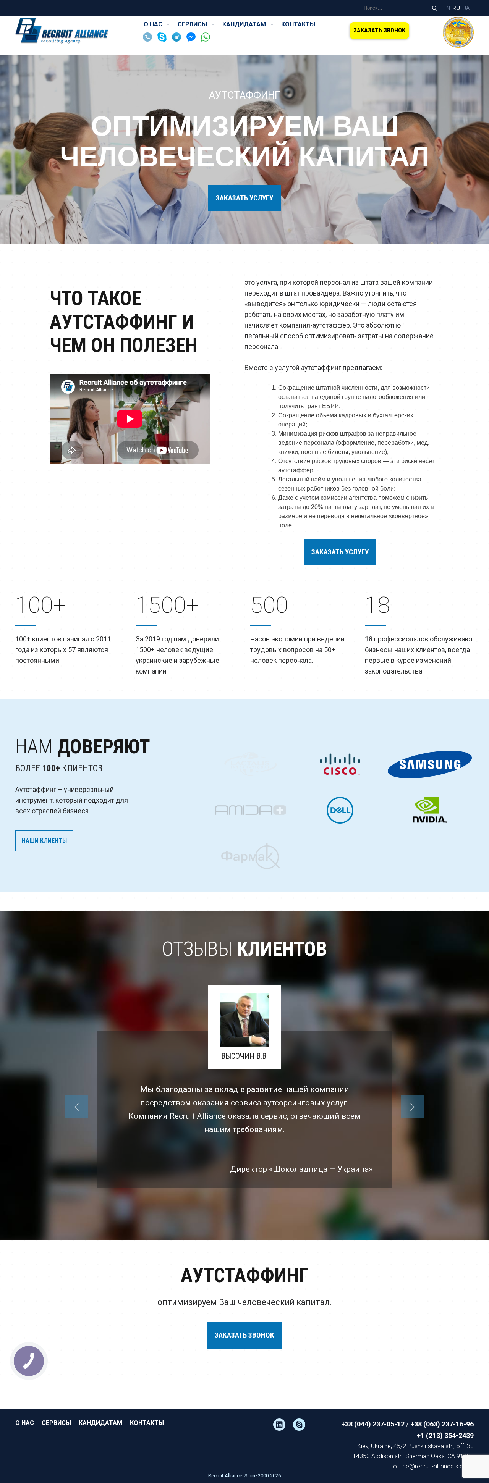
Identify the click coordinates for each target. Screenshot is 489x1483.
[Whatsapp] (207, 39)
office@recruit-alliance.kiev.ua (433, 1466)
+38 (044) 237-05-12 (373, 1424)
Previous (76, 1106)
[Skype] (163, 39)
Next (412, 1106)
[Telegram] (178, 39)
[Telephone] (149, 39)
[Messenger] (192, 39)
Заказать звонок (379, 30)
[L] (283, 1424)
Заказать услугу (244, 198)
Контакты (298, 24)
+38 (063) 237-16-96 (442, 1424)
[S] (303, 1424)
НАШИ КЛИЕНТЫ (44, 840)
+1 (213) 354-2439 (445, 1435)
